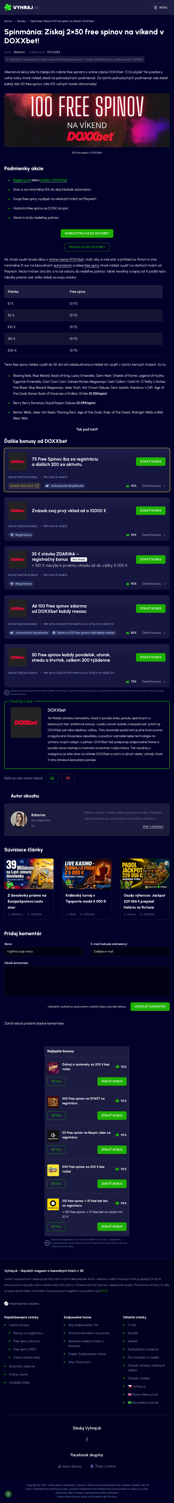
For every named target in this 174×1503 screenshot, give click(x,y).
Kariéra (132, 1341)
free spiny (91, 265)
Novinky (21, 21)
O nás (132, 1325)
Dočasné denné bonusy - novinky (74, 59)
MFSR (104, 1291)
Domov (8, 21)
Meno (8, 944)
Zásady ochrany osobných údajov (146, 1368)
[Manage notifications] (8, 1494)
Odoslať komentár (150, 1006)
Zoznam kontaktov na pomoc (89, 1333)
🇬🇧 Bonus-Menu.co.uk (143, 1394)
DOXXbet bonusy (103, 59)
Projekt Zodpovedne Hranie (87, 1354)
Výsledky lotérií (19, 1382)
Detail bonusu (151, 486)
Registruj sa (21, 180)
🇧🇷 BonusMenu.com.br (143, 1402)
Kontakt (133, 1333)
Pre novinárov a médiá (143, 1357)
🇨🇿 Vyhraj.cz (137, 1386)
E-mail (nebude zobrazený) (109, 944)
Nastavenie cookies (24, 1304)
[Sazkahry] (53, 1170)
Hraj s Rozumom (79, 1362)
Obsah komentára (16, 963)
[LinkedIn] (33, 825)
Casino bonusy (30, 59)
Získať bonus (150, 461)
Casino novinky (47, 59)
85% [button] (133, 633)
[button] (37, 486)
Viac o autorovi (153, 826)
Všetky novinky (122, 59)
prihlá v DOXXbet (54, 180)
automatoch (62, 265)
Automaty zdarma (22, 1366)
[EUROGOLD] (53, 1102)
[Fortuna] (53, 1204)
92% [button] (133, 486)
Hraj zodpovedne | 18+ (83, 1325)
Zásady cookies (139, 1378)
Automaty (15, 59)
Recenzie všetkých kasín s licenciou (86, 1343)
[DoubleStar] (53, 1136)
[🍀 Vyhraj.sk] (21, 7)
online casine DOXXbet (66, 259)
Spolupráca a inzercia (143, 1349)
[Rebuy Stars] (53, 1068)
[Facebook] (87, 1440)
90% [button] (133, 584)
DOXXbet (137, 59)
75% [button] (133, 681)
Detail (56, 1081)
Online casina (18, 1374)
